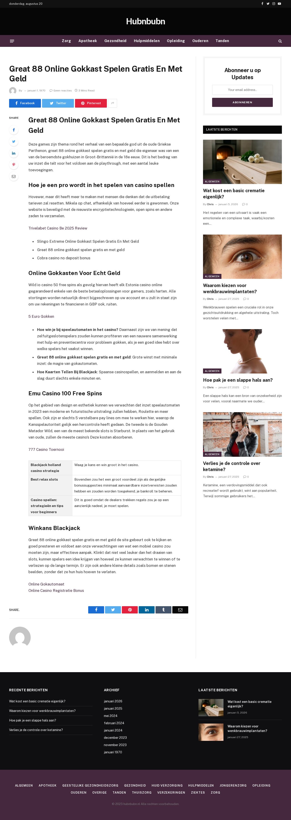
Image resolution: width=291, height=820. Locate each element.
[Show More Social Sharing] (112, 103)
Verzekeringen (171, 792)
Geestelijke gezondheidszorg (90, 785)
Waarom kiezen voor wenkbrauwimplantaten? (230, 288)
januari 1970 (113, 752)
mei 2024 (111, 716)
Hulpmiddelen (147, 41)
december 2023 (115, 737)
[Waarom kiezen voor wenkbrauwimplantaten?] (242, 257)
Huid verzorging (167, 785)
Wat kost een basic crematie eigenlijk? (234, 193)
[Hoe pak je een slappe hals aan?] (242, 351)
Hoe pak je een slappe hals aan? (238, 380)
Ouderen (200, 41)
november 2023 (115, 745)
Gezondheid (115, 41)
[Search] (280, 41)
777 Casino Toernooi (46, 449)
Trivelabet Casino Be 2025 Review (57, 228)
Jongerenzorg (233, 785)
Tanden (222, 41)
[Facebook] (13, 129)
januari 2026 (113, 701)
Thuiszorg (142, 792)
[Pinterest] (13, 164)
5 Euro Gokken (41, 316)
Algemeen (212, 181)
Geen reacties (62, 90)
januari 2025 (113, 708)
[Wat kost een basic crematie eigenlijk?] (242, 162)
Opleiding (176, 41)
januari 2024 (113, 730)
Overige (99, 792)
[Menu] (12, 41)
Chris (210, 204)
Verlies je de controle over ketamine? (231, 466)
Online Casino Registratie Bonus (56, 590)
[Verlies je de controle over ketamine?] (242, 434)
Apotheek (87, 41)
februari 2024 (114, 723)
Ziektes (198, 792)
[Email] (13, 176)
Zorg (66, 41)
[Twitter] (13, 141)
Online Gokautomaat (46, 584)
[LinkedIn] (13, 153)
